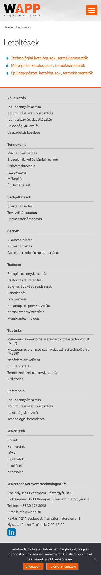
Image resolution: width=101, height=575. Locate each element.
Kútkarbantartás (19, 246)
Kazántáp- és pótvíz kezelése (28, 306)
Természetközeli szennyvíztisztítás (32, 372)
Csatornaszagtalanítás (24, 280)
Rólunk (12, 440)
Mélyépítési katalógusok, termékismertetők (48, 65)
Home (8, 27)
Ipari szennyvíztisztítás (24, 107)
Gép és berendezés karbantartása (32, 252)
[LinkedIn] (11, 532)
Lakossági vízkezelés (23, 126)
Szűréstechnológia (21, 166)
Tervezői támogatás (22, 212)
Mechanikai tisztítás (22, 153)
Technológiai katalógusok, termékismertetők (49, 58)
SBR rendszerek (19, 366)
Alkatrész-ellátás (19, 240)
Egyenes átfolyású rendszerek (29, 286)
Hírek (11, 453)
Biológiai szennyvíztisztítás (27, 274)
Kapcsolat (15, 472)
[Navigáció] (91, 10)
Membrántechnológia (23, 318)
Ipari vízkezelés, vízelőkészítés (29, 119)
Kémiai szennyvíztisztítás (25, 312)
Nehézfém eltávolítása (23, 360)
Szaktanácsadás (20, 206)
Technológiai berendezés (26, 419)
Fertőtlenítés (16, 293)
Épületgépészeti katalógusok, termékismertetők (52, 73)
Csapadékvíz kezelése (23, 132)
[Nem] (94, 559)
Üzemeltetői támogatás (24, 219)
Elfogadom (33, 566)
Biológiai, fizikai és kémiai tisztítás (32, 159)
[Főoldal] (22, 10)
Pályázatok (15, 459)
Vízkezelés (15, 379)
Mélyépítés (15, 179)
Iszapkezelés (17, 172)
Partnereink (16, 446)
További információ (62, 566)
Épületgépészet (18, 185)
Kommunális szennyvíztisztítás (30, 113)
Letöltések (15, 466)
